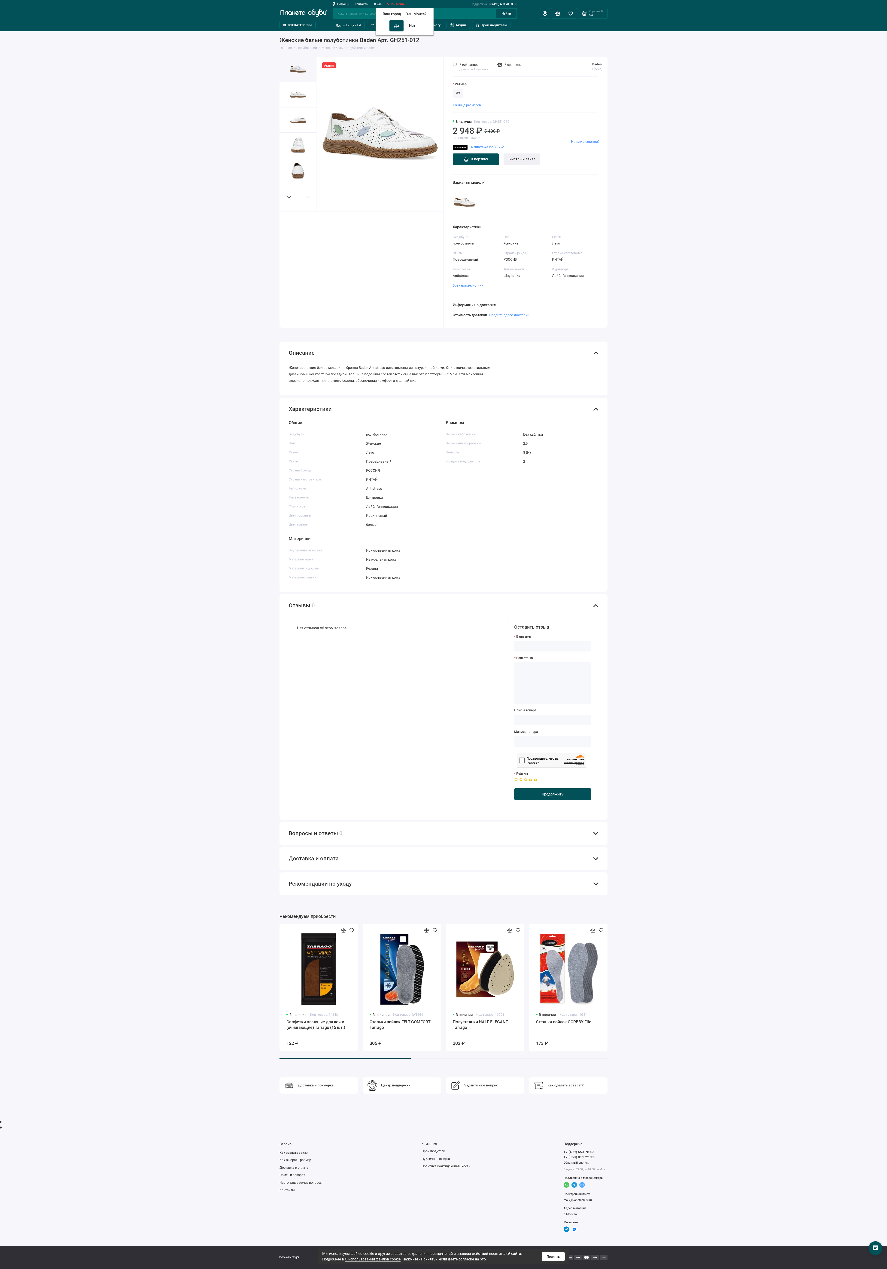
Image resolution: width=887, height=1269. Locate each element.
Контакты (361, 4)
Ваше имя (523, 636)
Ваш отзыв (524, 658)
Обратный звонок (576, 1162)
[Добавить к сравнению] (343, 930)
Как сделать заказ (293, 1152)
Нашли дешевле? (585, 142)
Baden (597, 64)
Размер (461, 84)
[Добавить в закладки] (352, 930)
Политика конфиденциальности (446, 1166)
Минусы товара (526, 732)
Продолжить (553, 794)
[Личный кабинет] (545, 13)
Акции (461, 25)
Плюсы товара (525, 710)
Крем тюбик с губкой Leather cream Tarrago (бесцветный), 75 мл (649, 1027)
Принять (553, 1256)
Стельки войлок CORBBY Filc (563, 1021)
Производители (494, 25)
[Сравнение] (557, 13)
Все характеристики (468, 285)
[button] (288, 197)
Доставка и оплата (294, 1167)
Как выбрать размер (295, 1160)
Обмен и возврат (292, 1175)
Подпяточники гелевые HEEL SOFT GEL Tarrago (813, 1024)
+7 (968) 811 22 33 (579, 1157)
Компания (429, 1144)
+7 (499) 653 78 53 (492, 4)
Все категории (300, 25)
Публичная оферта (436, 1159)
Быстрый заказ (521, 159)
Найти (506, 13)
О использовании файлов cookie (373, 1259)
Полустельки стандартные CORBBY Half (728, 1024)
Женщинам (351, 25)
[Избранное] (570, 13)
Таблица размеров (467, 105)
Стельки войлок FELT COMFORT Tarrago (400, 1024)
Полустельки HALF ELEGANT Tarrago (480, 1024)
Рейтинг (522, 773)
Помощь (343, 4)
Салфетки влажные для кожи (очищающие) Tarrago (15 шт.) (315, 1024)
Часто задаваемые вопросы (300, 1182)
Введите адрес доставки (509, 315)
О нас (378, 4)
